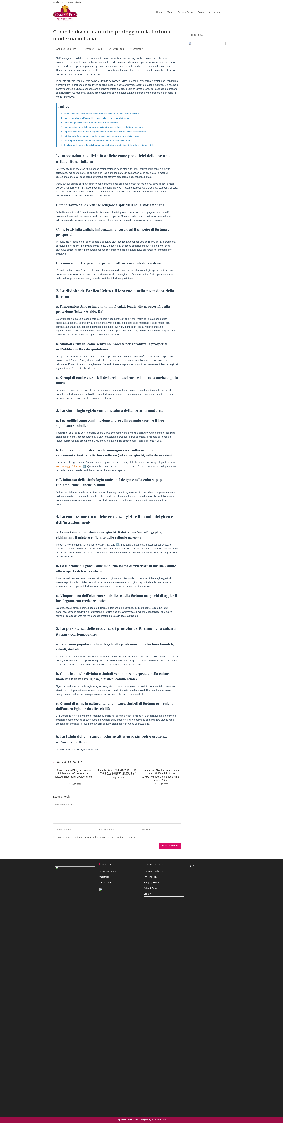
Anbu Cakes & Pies (66, 48)
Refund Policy (150, 888)
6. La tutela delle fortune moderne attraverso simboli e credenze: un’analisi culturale (100, 136)
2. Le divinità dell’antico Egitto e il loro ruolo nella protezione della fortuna (95, 118)
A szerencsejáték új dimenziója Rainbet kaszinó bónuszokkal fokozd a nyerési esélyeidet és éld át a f (74, 775)
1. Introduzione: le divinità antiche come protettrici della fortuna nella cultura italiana (100, 113)
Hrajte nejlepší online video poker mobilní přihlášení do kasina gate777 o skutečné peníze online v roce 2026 (160, 775)
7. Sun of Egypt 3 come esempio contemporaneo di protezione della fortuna (96, 140)
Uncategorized (116, 48)
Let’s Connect (105, 882)
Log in (191, 865)
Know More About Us (109, 871)
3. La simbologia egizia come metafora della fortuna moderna (89, 122)
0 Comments (137, 48)
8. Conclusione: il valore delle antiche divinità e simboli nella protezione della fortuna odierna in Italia (107, 145)
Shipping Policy (151, 882)
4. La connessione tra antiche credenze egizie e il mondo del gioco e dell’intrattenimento (102, 127)
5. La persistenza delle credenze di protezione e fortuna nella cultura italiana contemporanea (104, 131)
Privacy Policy (150, 876)
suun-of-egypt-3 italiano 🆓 (71, 466)
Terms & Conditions (153, 871)
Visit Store (104, 876)
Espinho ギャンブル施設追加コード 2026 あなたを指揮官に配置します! (117, 772)
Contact (147, 893)
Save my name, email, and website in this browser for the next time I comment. (96, 837)
